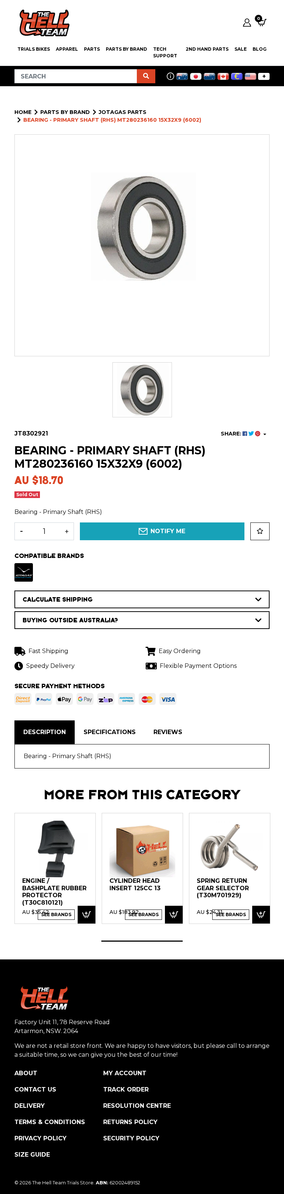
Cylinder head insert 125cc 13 (134, 884)
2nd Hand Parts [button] (207, 49)
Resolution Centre (137, 1105)
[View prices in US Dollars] (250, 76)
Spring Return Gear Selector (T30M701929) (223, 888)
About (25, 1073)
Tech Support (165, 52)
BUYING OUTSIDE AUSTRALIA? (70, 620)
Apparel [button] (67, 49)
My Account (124, 1073)
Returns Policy (130, 1122)
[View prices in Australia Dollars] (182, 76)
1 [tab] (142, 941)
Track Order (126, 1089)
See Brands (56, 914)
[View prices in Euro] (237, 76)
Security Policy (131, 1138)
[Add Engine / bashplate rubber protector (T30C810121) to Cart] (86, 915)
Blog (260, 49)
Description (44, 732)
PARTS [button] (92, 49)
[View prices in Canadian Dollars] (223, 76)
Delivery (29, 1105)
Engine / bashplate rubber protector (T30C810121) (54, 891)
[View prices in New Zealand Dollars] (209, 76)
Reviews (167, 732)
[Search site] (146, 76)
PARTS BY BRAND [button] (126, 49)
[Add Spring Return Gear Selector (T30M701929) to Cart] (261, 915)
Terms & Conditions (49, 1122)
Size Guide (32, 1154)
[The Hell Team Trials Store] (43, 22)
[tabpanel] (55, 868)
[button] (260, 531)
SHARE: (232, 433)
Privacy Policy (40, 1138)
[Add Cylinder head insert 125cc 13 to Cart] (174, 915)
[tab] (44, 732)
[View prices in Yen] (196, 76)
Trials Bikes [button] (33, 49)
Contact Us (35, 1089)
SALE (240, 49)
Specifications (110, 732)
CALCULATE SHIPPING (58, 599)
